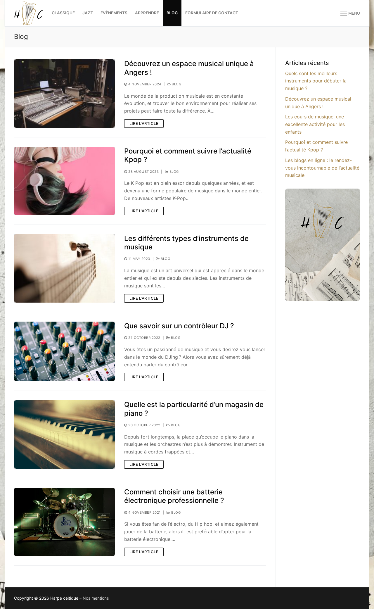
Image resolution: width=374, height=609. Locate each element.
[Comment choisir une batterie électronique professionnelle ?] (64, 522)
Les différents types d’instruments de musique (186, 242)
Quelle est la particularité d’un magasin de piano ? (194, 408)
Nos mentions (96, 598)
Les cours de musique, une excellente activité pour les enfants (315, 124)
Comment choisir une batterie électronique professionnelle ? (174, 496)
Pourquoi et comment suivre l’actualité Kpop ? (187, 155)
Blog (176, 84)
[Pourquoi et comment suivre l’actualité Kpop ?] (64, 181)
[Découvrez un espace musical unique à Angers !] (64, 93)
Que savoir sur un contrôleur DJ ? (179, 326)
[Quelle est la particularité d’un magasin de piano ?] (64, 434)
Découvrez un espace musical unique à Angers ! (189, 67)
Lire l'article (143, 123)
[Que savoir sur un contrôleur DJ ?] (64, 352)
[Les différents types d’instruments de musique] (64, 268)
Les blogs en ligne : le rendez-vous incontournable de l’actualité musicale (322, 167)
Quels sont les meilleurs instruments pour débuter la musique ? (316, 81)
